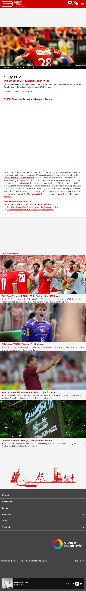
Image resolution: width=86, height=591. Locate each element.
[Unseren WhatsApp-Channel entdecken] (76, 561)
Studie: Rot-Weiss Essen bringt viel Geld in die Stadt (29, 204)
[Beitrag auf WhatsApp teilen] (11, 77)
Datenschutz (18, 561)
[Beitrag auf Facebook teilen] (15, 77)
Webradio (6, 495)
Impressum (5, 561)
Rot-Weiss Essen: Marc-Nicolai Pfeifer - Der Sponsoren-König (32, 207)
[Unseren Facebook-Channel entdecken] (80, 561)
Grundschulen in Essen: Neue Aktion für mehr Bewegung (31, 210)
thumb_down (73, 583)
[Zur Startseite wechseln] (7, 4)
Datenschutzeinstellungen (36, 561)
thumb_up (81, 583)
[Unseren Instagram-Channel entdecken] (83, 561)
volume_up (67, 584)
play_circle (77, 584)
